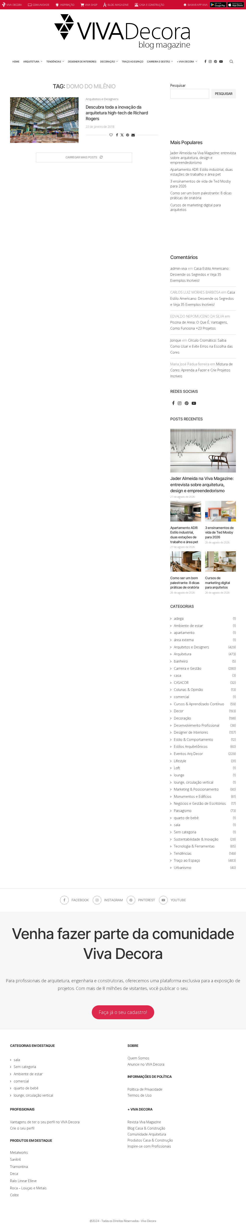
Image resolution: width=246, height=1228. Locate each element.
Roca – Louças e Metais (28, 1188)
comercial (205, 696)
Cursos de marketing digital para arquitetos (217, 582)
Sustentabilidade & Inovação (205, 839)
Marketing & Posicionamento (205, 789)
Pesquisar (177, 85)
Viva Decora (14, 4)
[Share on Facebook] (117, 135)
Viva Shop (91, 4)
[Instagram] (210, 61)
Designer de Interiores (82, 61)
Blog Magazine (118, 4)
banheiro (205, 661)
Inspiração (67, 4)
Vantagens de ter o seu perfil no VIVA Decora (45, 1122)
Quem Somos (138, 1058)
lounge (205, 775)
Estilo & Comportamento (205, 739)
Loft (205, 768)
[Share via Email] (133, 135)
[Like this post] (111, 135)
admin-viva (178, 268)
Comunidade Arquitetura (147, 1134)
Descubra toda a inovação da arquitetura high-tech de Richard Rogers (117, 112)
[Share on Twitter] (122, 135)
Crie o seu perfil (22, 1128)
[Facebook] (205, 61)
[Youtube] (221, 61)
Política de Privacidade (145, 1089)
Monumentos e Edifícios (205, 796)
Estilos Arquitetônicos (205, 746)
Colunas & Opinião (205, 689)
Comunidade (41, 4)
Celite (14, 1195)
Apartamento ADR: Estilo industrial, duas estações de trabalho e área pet (201, 172)
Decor (205, 711)
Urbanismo (205, 867)
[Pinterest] (215, 61)
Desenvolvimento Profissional (205, 725)
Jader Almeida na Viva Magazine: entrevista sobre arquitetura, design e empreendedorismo (203, 158)
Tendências (53, 61)
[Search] (231, 61)
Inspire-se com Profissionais (149, 1146)
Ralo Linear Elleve (23, 1181)
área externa (205, 640)
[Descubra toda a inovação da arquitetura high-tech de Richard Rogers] (44, 120)
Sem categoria (205, 832)
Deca (14, 1173)
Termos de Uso (140, 1095)
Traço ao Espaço (132, 61)
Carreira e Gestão (158, 61)
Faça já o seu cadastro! (123, 1012)
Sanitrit (15, 1159)
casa (205, 675)
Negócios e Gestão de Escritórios (205, 803)
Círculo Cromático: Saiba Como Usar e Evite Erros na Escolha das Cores (201, 346)
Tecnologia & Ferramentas (205, 846)
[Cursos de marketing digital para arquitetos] (220, 561)
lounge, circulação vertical (205, 782)
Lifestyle (205, 761)
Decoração (107, 61)
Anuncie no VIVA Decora (146, 1064)
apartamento (205, 632)
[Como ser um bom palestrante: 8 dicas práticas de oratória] (185, 561)
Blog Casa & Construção (146, 1128)
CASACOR (205, 682)
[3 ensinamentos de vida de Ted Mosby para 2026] (220, 511)
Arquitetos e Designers (205, 647)
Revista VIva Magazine (144, 1122)
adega (205, 618)
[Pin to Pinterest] (127, 135)
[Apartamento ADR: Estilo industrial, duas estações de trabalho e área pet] (185, 511)
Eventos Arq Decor (205, 753)
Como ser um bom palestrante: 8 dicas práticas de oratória (201, 195)
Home (15, 61)
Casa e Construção (151, 4)
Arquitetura (31, 61)
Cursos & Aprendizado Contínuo (205, 704)
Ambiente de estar (205, 625)
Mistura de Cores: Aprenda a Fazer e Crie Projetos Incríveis (201, 370)
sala (205, 825)
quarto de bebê (205, 818)
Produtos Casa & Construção (150, 1140)
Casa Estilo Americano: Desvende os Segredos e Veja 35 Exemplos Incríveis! (199, 274)
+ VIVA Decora (185, 61)
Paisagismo (205, 810)
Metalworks (19, 1152)
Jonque (175, 340)
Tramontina (19, 1166)
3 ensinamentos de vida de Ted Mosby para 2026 (219, 532)
